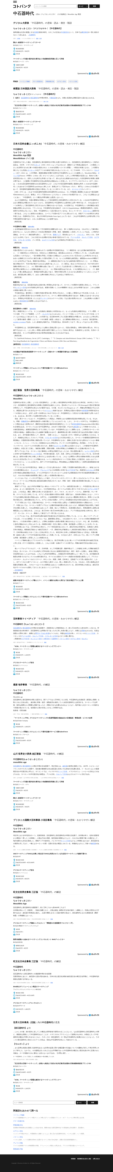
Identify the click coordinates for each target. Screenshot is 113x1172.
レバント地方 (89, 451)
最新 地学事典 (20, 684)
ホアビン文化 (61, 81)
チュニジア (35, 470)
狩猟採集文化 (50, 81)
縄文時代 (85, 32)
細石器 (76, 427)
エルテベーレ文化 (48, 240)
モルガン (85, 639)
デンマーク (44, 298)
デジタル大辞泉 (21, 23)
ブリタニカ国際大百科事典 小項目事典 (32, 820)
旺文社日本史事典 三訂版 (25, 961)
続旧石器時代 (77, 424)
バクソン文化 (73, 81)
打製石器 (53, 98)
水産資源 (85, 410)
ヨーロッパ (31, 170)
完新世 (36, 32)
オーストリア (77, 189)
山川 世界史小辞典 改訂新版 (27, 753)
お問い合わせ (96, 1158)
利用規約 (73, 1158)
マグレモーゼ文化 (24, 240)
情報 (37, 38)
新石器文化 (24, 301)
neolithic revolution (19, 322)
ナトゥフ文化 (35, 454)
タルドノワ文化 (87, 237)
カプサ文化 (71, 470)
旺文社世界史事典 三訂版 (25, 892)
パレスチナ (46, 314)
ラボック (37, 165)
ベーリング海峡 (25, 81)
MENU (15, 2)
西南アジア (57, 235)
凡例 (40, 38)
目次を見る (31, 226)
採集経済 (24, 421)
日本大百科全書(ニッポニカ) (27, 143)
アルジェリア (45, 470)
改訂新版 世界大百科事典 (26, 390)
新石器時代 (34, 98)
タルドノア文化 (37, 636)
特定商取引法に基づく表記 (84, 1158)
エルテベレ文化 (59, 446)
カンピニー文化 (20, 287)
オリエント (49, 410)
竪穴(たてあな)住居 (42, 633)
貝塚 (83, 631)
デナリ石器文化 (38, 81)
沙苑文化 (46, 639)
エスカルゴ (90, 470)
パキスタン (81, 235)
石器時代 (32, 35)
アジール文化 (75, 237)
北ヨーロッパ (88, 211)
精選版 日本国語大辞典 (24, 88)
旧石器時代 (25, 98)
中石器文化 (65, 32)
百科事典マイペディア (24, 618)
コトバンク (22, 6)
